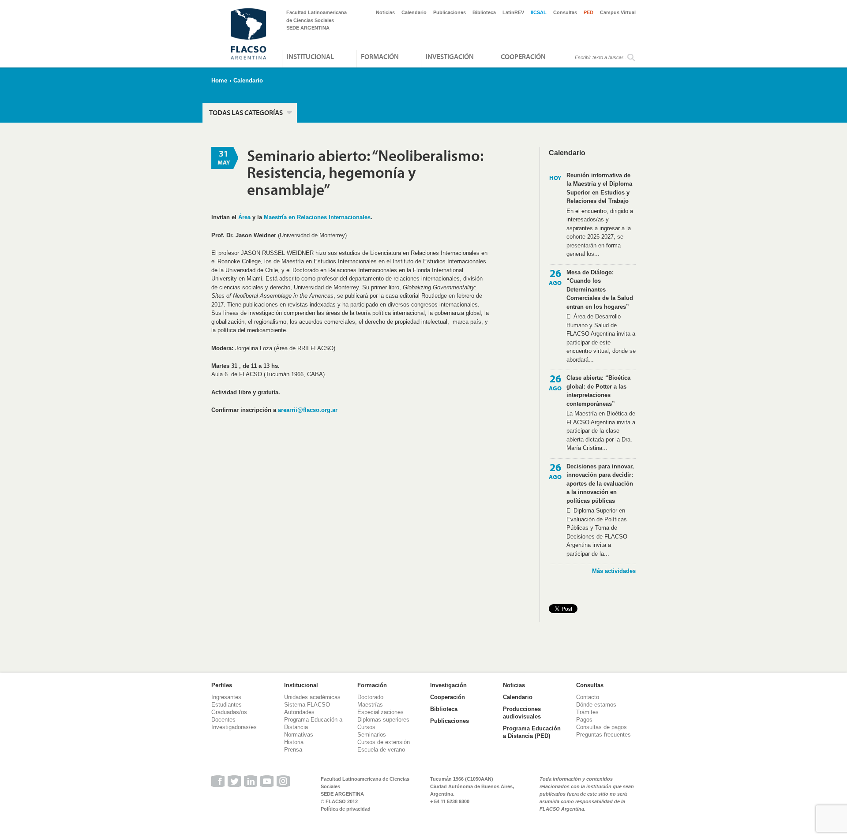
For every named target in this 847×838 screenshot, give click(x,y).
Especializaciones (380, 712)
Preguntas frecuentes (603, 734)
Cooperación (523, 56)
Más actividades (614, 571)
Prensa (293, 749)
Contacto (587, 697)
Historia (294, 742)
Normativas (298, 734)
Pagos (584, 719)
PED (588, 12)
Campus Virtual (618, 12)
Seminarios (371, 734)
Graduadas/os (229, 712)
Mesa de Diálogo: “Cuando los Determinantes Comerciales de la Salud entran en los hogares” (599, 289)
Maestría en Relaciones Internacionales (317, 217)
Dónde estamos (596, 704)
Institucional (310, 56)
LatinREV (513, 12)
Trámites (587, 712)
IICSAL (539, 12)
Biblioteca (484, 12)
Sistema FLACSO (307, 704)
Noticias (385, 12)
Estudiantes (226, 704)
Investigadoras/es (234, 727)
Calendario (414, 12)
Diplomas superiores (383, 719)
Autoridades (299, 712)
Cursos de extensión (383, 742)
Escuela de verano (381, 749)
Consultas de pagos (601, 727)
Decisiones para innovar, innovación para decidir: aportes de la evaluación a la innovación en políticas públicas (600, 483)
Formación (380, 56)
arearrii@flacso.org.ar (307, 410)
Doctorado (370, 697)
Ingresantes (226, 697)
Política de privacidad (346, 809)
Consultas (565, 12)
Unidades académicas (312, 697)
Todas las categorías (246, 112)
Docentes (223, 719)
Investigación (450, 56)
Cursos (366, 727)
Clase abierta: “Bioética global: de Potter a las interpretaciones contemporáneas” (598, 390)
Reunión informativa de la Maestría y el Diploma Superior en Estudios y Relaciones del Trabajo (599, 188)
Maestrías (370, 704)
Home (219, 80)
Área (244, 217)
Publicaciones (449, 12)
